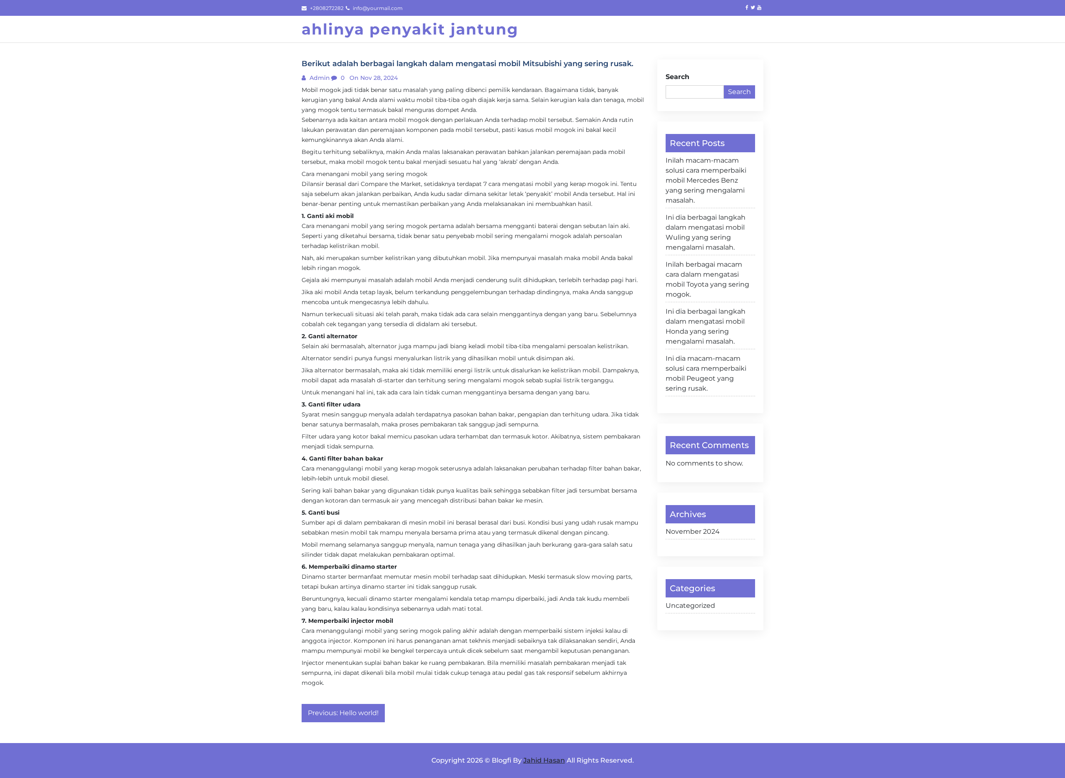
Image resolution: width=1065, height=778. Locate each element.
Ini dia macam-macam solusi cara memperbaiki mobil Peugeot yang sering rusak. (706, 373)
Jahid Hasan (544, 760)
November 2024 (693, 531)
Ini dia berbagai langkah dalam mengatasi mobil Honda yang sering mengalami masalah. (706, 326)
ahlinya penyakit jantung (410, 29)
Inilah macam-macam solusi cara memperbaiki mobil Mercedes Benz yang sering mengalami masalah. (706, 180)
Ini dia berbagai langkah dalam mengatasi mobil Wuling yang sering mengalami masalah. (706, 232)
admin (319, 78)
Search (677, 77)
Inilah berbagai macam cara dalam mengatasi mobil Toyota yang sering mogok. (707, 279)
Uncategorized (690, 606)
